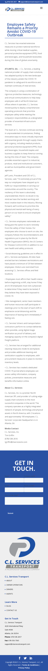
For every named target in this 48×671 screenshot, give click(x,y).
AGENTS (9, 594)
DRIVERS (9, 589)
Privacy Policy (24, 668)
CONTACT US (11, 610)
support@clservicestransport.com (17, 644)
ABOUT (9, 580)
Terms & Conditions (30, 665)
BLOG (8, 606)
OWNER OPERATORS (14, 585)
